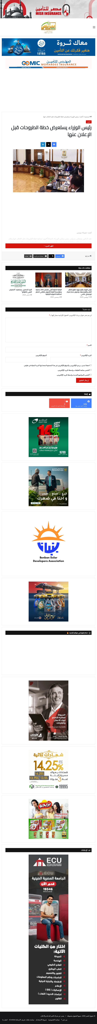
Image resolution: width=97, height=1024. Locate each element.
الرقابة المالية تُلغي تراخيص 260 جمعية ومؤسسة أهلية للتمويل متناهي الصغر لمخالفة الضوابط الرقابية (49, 292)
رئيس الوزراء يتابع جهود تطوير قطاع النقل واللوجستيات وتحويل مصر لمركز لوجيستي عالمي (79, 292)
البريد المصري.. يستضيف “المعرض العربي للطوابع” (20, 290)
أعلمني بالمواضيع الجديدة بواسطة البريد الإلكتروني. (73, 375)
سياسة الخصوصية (54, 1020)
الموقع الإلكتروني (41, 355)
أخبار (81, 117)
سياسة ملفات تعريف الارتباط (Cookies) (21, 1020)
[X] (48, 144)
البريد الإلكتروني (86, 355)
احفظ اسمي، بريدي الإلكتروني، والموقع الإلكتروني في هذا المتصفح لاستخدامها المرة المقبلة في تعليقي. (57, 365)
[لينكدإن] (43, 144)
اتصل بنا (5, 1020)
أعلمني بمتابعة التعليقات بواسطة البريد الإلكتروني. (73, 370)
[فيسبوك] (54, 144)
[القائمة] (94, 28)
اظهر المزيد (49, 246)
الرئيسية (87, 117)
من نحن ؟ (64, 1020)
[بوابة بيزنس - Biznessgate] (48, 27)
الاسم (89, 345)
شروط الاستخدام (41, 1020)
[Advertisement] (48, 89)
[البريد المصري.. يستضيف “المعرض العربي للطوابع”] (18, 280)
